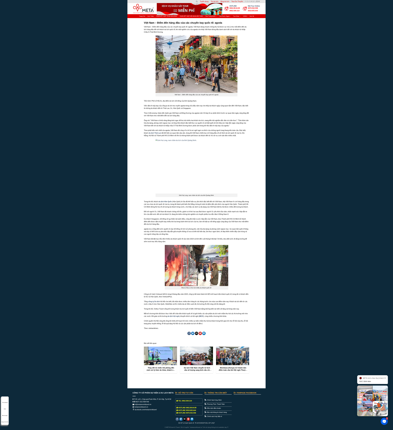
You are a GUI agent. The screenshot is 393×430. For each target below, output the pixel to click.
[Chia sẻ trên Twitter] (192, 333)
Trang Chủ (142, 16)
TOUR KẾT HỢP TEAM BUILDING (166, 16)
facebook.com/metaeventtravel (145, 409)
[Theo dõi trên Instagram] (247, 1)
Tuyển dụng (204, 1)
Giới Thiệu (150, 16)
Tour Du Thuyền (237, 1)
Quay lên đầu (5, 421)
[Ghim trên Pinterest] (200, 333)
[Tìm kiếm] (197, 1)
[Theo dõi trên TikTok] (249, 1)
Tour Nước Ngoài (224, 16)
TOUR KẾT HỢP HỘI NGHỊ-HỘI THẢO (191, 16)
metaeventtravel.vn (141, 407)
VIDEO (245, 16)
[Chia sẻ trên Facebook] (189, 333)
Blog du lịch (225, 1)
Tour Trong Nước (210, 16)
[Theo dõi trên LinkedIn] (257, 1)
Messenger (5, 415)
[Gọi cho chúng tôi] (255, 1)
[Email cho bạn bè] (196, 333)
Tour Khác (236, 16)
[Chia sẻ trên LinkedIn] (204, 333)
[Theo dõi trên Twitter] (251, 1)
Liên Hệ (252, 16)
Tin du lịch (214, 1)
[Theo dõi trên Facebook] (245, 1)
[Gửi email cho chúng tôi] (253, 1)
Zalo (5, 408)
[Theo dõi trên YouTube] (259, 1)
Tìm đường (5, 402)
